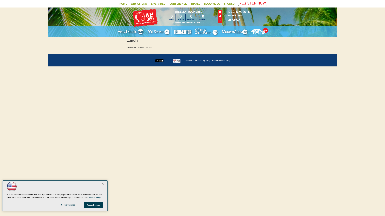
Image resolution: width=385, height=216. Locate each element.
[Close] (103, 183)
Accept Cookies (93, 205)
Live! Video (158, 3)
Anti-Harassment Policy (221, 60)
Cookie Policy (95, 197)
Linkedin (220, 21)
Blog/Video (212, 3)
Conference (178, 3)
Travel (195, 3)
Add (178, 61)
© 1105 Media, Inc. (190, 60)
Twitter (220, 12)
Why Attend (139, 3)
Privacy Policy (204, 60)
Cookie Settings (68, 205)
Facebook (220, 16)
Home (123, 3)
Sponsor (230, 3)
